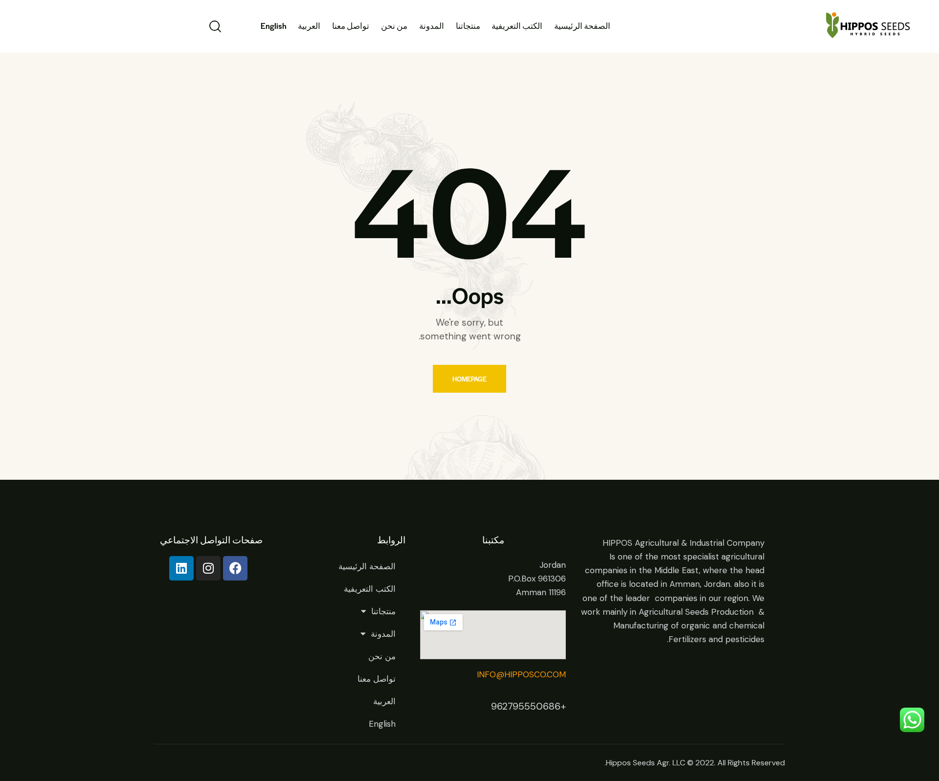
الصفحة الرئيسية (367, 566)
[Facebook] (235, 568)
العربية (384, 701)
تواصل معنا (377, 678)
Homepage (469, 378)
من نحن (382, 656)
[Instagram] (208, 568)
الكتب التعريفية (370, 588)
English (382, 723)
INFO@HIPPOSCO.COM (521, 674)
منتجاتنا (383, 611)
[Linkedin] (181, 568)
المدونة (383, 633)
